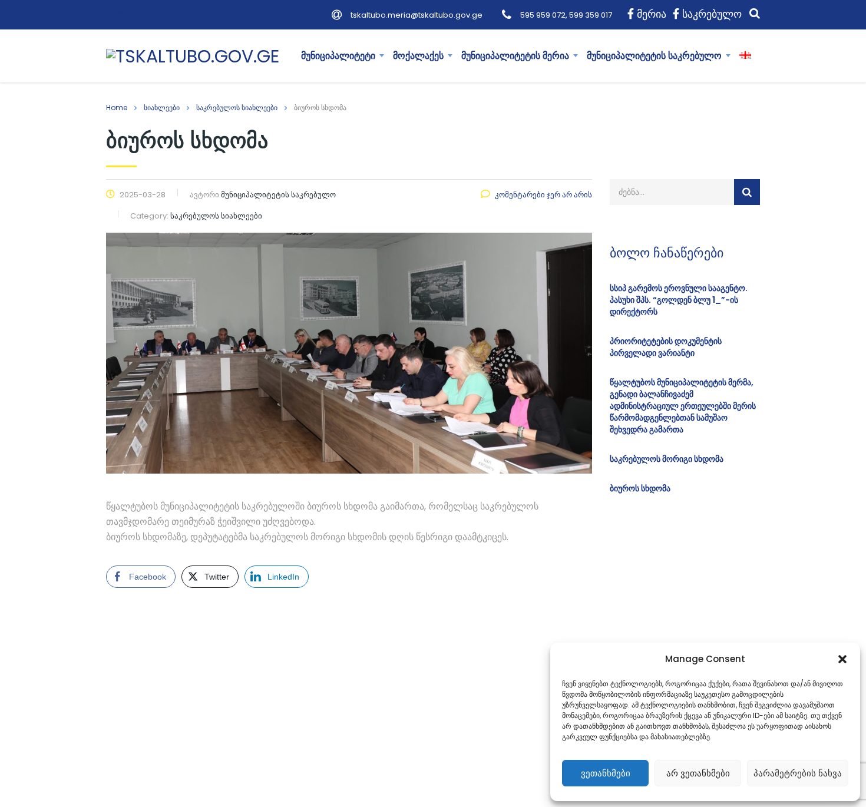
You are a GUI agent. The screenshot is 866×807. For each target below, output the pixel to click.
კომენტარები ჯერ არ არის (543, 194)
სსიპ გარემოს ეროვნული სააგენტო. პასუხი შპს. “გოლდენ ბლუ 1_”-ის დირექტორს (679, 299)
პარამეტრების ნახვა (797, 773)
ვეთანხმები (605, 773)
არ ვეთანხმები (698, 773)
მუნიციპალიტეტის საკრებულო (654, 56)
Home (116, 107)
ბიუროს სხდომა (640, 488)
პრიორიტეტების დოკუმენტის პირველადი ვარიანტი (666, 347)
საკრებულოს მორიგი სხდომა (666, 459)
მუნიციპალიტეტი (338, 56)
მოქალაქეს (418, 56)
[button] (842, 659)
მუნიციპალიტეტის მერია (515, 56)
